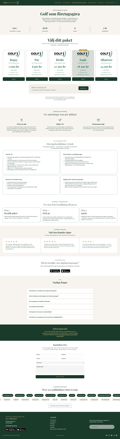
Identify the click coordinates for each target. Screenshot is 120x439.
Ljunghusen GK (49, 395)
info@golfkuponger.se (11, 425)
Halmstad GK (78, 395)
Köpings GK (47, 399)
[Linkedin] (116, 435)
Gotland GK (75, 399)
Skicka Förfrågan (60, 376)
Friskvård (53, 420)
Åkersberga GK (7, 395)
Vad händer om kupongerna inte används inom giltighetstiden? (46, 317)
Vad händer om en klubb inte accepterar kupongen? (43, 290)
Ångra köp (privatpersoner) (58, 429)
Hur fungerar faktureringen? (36, 306)
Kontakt (52, 427)
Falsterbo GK (68, 395)
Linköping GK (105, 399)
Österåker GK (114, 395)
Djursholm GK (26, 395)
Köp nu (14, 79)
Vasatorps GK (104, 395)
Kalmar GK (85, 399)
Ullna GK (59, 395)
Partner (52, 425)
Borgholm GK (56, 399)
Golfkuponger (8, 435)
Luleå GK (27, 399)
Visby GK (66, 399)
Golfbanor (53, 422)
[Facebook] (106, 435)
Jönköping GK (95, 399)
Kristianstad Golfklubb (91, 395)
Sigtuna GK (9, 399)
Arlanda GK (18, 399)
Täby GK (16, 395)
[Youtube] (111, 435)
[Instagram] (109, 435)
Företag (52, 423)
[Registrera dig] (112, 426)
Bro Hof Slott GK (37, 395)
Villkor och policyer (60, 435)
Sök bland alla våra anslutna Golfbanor (60, 405)
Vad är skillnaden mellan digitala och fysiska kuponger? (44, 296)
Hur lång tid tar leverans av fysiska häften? (40, 312)
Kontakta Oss (83, 88)
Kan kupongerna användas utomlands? (39, 301)
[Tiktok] (114, 435)
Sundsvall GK (36, 399)
